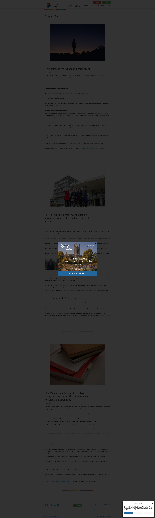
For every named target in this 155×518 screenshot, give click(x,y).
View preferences (148, 513)
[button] (152, 503)
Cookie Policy (138, 515)
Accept (128, 513)
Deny (138, 513)
